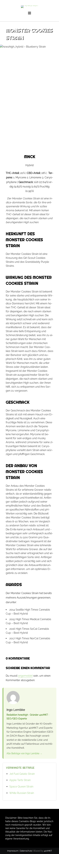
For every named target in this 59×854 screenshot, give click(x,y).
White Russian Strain (21, 793)
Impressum (12, 851)
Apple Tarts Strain (20, 780)
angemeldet (25, 675)
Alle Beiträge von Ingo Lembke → (24, 753)
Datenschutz (26, 851)
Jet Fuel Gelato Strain (22, 773)
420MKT (48, 851)
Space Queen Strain (21, 786)
